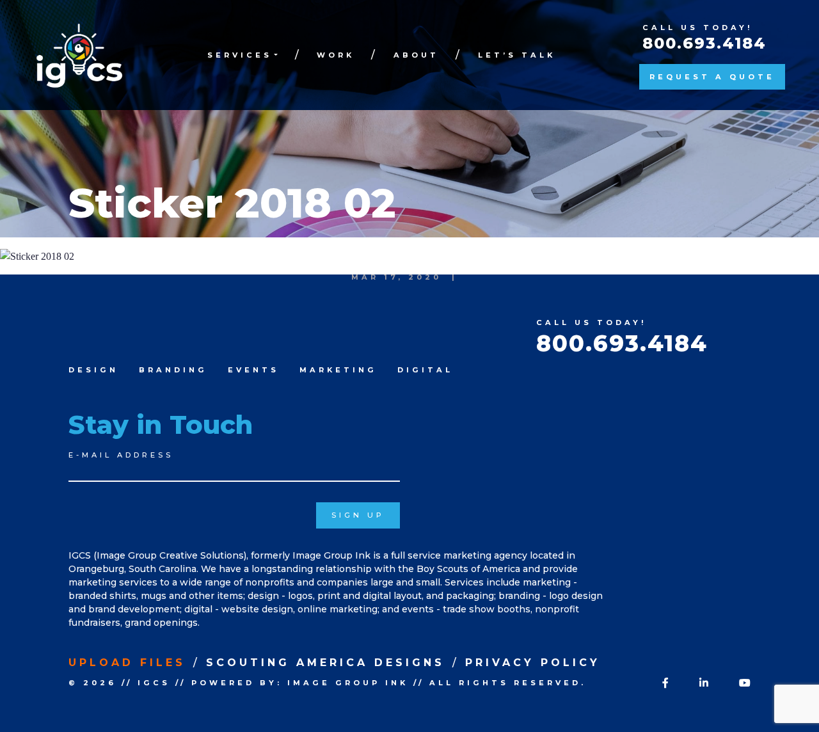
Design (93, 369)
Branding (173, 369)
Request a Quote (712, 76)
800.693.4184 (704, 43)
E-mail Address (120, 454)
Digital (425, 369)
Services (239, 55)
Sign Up (358, 515)
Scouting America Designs (325, 662)
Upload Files (127, 662)
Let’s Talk (516, 55)
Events (253, 369)
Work (335, 55)
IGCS (154, 682)
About (416, 55)
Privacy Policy (532, 662)
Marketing (338, 369)
